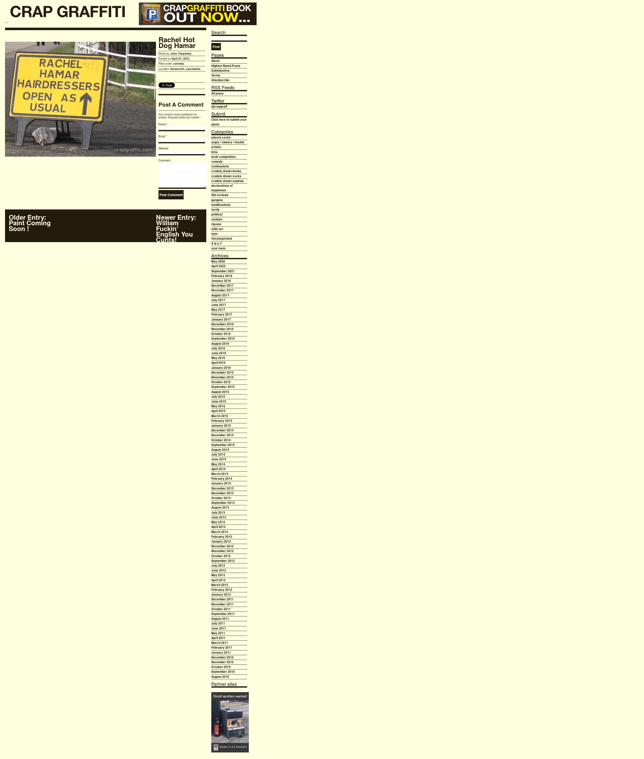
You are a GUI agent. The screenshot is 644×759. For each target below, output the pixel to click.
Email (161, 136)
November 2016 (222, 329)
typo (214, 234)
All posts (217, 93)
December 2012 (222, 546)
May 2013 (218, 522)
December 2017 (222, 285)
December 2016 (222, 324)
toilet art (217, 229)
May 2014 (218, 464)
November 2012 (222, 551)
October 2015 (221, 382)
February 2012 (221, 590)
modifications (220, 205)
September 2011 (223, 614)
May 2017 (218, 309)
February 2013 (221, 536)
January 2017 (221, 319)
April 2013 (218, 527)
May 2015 (218, 406)
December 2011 (222, 599)
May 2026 (218, 261)
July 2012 (218, 565)
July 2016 (218, 348)
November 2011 (222, 604)
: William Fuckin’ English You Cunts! (176, 228)
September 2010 (223, 671)
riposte (216, 224)
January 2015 (221, 425)
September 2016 (223, 338)
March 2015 (219, 416)
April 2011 (218, 638)
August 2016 (220, 343)
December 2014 (222, 430)
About (215, 61)
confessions (220, 166)
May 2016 (218, 358)
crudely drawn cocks (226, 176)
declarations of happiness (222, 188)
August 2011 (220, 618)
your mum (218, 248)
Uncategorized (221, 238)
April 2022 (218, 266)
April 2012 (218, 580)
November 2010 (222, 662)
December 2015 (222, 372)
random (216, 219)
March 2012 (219, 585)
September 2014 (223, 445)
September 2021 (223, 271)
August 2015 (220, 392)
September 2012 (223, 561)
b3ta (214, 152)
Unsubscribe (220, 80)
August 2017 (220, 295)
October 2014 (221, 440)
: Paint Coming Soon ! (30, 222)
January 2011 (221, 652)
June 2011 (218, 628)
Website (163, 148)
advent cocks (221, 137)
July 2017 (218, 300)
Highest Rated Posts (225, 66)
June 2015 (218, 401)
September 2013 (223, 503)
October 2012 (221, 556)
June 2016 (218, 353)
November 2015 (222, 377)
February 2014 (221, 478)
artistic (216, 147)
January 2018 (221, 281)
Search (218, 32)
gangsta (217, 200)
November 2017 (222, 290)
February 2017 (221, 314)
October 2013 (221, 498)
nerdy (215, 209)
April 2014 (218, 469)
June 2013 (218, 517)
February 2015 (221, 421)
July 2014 (218, 454)
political (216, 214)
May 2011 (218, 633)
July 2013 (218, 512)
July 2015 (218, 396)
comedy (178, 63)
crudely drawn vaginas (227, 181)
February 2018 (221, 276)
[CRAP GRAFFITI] (68, 13)
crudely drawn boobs (226, 171)
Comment (164, 160)
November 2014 (222, 435)
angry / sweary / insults (227, 142)
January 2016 (221, 368)
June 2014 (218, 459)
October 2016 (221, 334)
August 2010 (220, 677)
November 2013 (222, 493)
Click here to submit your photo (229, 121)
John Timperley (181, 53)
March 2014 (219, 474)
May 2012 (218, 575)
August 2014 (220, 450)
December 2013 (222, 488)
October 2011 (221, 609)
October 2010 (221, 667)
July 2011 (218, 623)
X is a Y (216, 243)
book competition (223, 157)
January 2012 (221, 594)
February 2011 (221, 647)
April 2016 (218, 363)
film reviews (219, 195)
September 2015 (223, 387)
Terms (215, 75)
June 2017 (218, 305)
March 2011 (219, 643)
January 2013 (221, 541)
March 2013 (219, 532)
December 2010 (222, 657)
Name (162, 124)
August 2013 (220, 507)
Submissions (220, 70)
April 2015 (218, 411)
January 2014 (221, 483)
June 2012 (218, 570)
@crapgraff (219, 106)
